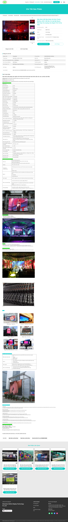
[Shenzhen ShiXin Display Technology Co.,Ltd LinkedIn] (57, 513)
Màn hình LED (16, 15)
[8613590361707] (49, 513)
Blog (34, 507)
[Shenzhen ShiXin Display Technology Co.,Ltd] (4, 2)
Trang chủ (5, 15)
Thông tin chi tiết (9, 48)
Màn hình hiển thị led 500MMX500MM (39, 438)
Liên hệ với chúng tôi (36, 510)
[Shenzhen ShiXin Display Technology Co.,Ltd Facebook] (54, 513)
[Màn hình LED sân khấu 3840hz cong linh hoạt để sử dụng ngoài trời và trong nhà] (26, 456)
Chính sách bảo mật (5, 520)
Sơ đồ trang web (12, 520)
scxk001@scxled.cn (8, 510)
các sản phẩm (10, 15)
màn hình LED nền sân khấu (21, 433)
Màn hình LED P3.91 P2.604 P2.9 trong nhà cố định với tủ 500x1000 (9, 466)
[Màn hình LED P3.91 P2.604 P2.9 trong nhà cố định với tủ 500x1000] (9, 456)
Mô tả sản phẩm (24, 48)
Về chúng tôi (35, 503)
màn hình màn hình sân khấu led (10, 433)
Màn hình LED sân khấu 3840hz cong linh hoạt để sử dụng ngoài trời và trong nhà (26, 466)
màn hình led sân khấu (13, 438)
